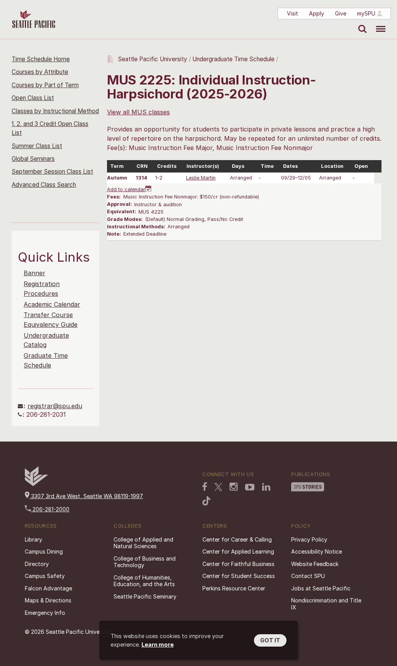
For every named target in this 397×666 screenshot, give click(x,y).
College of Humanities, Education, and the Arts (144, 581)
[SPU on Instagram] (234, 487)
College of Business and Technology (145, 562)
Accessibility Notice (316, 551)
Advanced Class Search (44, 184)
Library (33, 539)
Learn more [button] (158, 644)
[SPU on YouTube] (250, 487)
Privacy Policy (309, 539)
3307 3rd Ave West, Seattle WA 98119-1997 (86, 496)
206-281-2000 (50, 509)
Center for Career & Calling (237, 539)
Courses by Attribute (40, 72)
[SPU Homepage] (36, 484)
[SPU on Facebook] (204, 486)
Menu (377, 23)
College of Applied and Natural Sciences (143, 543)
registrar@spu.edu (55, 406)
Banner (34, 273)
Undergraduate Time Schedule (233, 59)
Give (340, 13)
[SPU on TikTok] (206, 501)
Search (361, 23)
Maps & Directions (48, 600)
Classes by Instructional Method (55, 111)
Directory (37, 564)
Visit (292, 13)
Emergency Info (45, 612)
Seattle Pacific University (152, 59)
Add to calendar (126, 189)
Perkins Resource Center (233, 588)
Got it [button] (270, 640)
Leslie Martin (201, 178)
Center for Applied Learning (238, 551)
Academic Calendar (52, 304)
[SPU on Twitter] (218, 487)
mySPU (366, 13)
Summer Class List (37, 146)
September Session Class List (52, 171)
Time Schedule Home (41, 59)
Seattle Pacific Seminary (145, 596)
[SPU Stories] (307, 487)
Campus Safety (45, 576)
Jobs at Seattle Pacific (320, 588)
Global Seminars (33, 158)
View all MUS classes (138, 112)
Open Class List (33, 98)
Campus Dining (44, 551)
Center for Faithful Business (238, 564)
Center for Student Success (238, 576)
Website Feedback (314, 564)
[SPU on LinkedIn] (266, 487)
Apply (316, 13)
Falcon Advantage (48, 588)
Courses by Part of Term (45, 85)
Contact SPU (308, 576)
